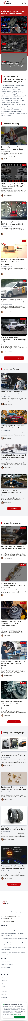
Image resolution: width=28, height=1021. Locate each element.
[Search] (25, 3)
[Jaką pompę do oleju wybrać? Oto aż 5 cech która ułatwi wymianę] (14, 535)
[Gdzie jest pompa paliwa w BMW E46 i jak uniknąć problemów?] (14, 43)
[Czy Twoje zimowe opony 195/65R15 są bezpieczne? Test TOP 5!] (14, 815)
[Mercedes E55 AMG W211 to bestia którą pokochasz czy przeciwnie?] (14, 481)
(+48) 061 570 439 (7, 919)
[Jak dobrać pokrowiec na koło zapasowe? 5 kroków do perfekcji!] (14, 778)
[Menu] (22, 3)
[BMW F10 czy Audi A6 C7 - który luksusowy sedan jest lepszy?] (14, 172)
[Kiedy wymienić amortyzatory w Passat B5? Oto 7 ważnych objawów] (14, 650)
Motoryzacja (4, 991)
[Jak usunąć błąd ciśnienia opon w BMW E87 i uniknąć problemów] (14, 210)
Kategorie (4, 974)
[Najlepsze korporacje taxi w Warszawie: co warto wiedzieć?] (14, 288)
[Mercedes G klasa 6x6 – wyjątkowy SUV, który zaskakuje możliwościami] (14, 326)
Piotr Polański (7, 438)
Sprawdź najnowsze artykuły (14, 358)
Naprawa (3, 989)
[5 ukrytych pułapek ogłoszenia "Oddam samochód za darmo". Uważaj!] (14, 417)
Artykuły (4, 925)
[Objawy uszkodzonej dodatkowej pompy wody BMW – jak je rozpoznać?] (14, 24)
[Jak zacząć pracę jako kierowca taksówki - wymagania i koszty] (14, 135)
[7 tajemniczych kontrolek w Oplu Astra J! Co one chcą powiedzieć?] (14, 855)
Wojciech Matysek (8, 799)
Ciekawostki (4, 980)
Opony (2, 983)
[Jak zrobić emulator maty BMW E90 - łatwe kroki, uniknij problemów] (14, 248)
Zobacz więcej (14, 508)
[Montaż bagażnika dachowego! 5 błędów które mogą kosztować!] (14, 448)
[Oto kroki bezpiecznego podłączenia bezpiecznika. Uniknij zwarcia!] (14, 572)
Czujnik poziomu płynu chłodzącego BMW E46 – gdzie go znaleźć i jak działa (13, 66)
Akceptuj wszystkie (20, 1017)
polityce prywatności (16, 1014)
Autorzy (4, 958)
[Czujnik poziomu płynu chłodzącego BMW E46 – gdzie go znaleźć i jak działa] (14, 61)
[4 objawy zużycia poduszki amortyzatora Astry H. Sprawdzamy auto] (14, 610)
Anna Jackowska (8, 404)
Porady (3, 986)
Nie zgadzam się (8, 1017)
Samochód (4, 997)
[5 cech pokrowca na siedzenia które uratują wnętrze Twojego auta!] (14, 744)
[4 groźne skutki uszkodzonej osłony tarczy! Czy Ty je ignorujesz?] (14, 690)
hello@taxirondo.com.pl (9, 921)
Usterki (3, 977)
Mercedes (3, 994)
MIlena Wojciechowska (9, 839)
